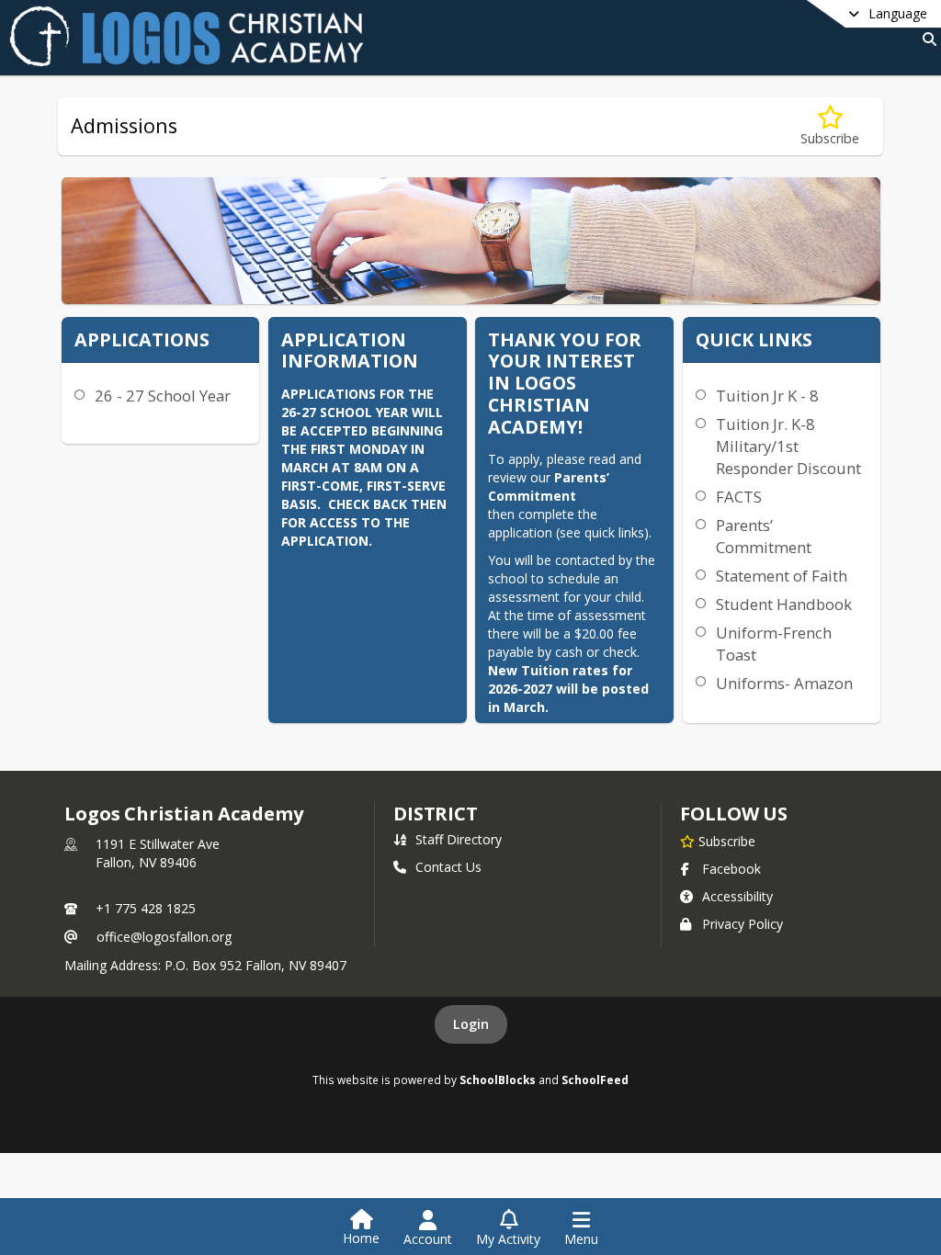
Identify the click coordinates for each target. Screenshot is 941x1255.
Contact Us (448, 867)
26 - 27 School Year (163, 395)
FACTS (739, 496)
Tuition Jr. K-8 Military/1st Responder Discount (788, 446)
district (435, 813)
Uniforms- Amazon (784, 683)
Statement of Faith (781, 575)
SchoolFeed (595, 1079)
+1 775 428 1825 (146, 908)
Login (471, 1024)
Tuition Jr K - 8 (767, 395)
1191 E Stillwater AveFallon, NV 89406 (158, 853)
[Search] (925, 39)
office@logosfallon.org (164, 936)
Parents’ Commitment (763, 536)
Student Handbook (784, 604)
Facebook (731, 868)
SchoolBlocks (497, 1079)
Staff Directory (458, 839)
